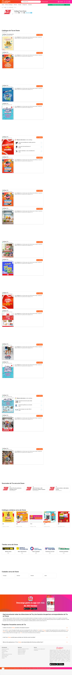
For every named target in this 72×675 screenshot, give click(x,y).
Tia (7, 7)
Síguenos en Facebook (22, 650)
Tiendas (19, 4)
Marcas (3, 652)
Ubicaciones (11, 7)
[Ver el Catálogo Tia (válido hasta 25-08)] (8, 147)
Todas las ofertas (5, 651)
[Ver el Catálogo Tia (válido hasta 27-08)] (8, 43)
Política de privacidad (40, 668)
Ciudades (30, 4)
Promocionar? (4, 650)
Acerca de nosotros (5, 655)
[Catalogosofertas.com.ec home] (6, 1)
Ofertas (15, 4)
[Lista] (69, 2)
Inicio (3, 4)
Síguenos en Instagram (21, 651)
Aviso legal (26, 668)
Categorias (24, 4)
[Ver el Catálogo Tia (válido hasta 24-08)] (8, 457)
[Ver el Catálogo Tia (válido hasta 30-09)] (8, 199)
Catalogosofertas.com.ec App (7, 654)
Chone (13, 627)
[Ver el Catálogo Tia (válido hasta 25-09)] (8, 166)
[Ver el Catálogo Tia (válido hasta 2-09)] (8, 217)
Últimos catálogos (9, 4)
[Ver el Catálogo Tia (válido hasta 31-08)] (8, 95)
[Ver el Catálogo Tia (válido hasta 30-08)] (8, 268)
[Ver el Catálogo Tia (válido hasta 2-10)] (8, 61)
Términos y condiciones (32, 668)
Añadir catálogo (4, 656)
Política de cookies (47, 668)
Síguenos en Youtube (21, 652)
